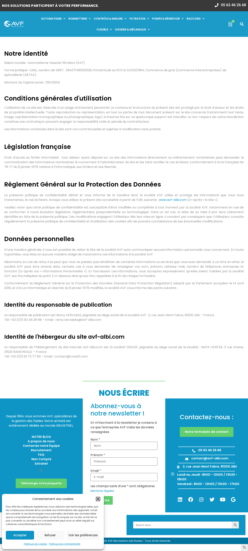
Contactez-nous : (206, 417)
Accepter (20, 535)
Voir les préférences (83, 535)
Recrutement (41, 450)
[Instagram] (201, 499)
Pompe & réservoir (166, 19)
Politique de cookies (35, 544)
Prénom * (97, 455)
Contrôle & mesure (108, 19)
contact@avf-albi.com (209, 458)
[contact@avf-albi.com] (186, 459)
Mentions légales (102, 491)
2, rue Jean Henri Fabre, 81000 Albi (210, 466)
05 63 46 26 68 (233, 5)
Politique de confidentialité (64, 544)
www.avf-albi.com (173, 200)
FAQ (41, 455)
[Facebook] (190, 499)
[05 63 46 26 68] (217, 4)
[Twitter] (212, 499)
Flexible (102, 29)
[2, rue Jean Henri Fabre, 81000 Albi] (178, 467)
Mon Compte (41, 459)
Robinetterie (77, 19)
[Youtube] (222, 499)
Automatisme (51, 19)
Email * (95, 470)
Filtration (137, 19)
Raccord (194, 19)
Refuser (50, 535)
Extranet (41, 464)
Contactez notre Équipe (41, 446)
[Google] (233, 499)
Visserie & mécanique (130, 29)
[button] (98, 499)
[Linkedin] (180, 499)
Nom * (95, 439)
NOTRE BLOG (41, 437)
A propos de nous (41, 441)
